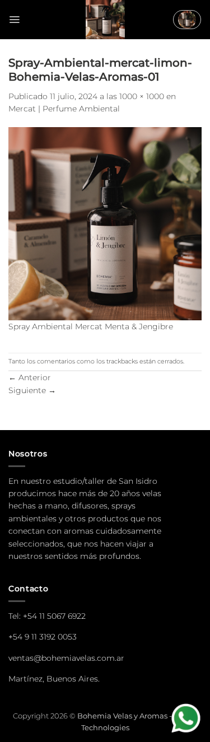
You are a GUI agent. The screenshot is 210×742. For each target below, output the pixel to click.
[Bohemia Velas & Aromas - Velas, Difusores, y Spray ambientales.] (105, 19)
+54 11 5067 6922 (54, 616)
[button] (14, 19)
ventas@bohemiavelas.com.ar (66, 658)
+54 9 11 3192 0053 (42, 637)
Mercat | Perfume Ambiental (64, 109)
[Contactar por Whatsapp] (187, 719)
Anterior (29, 377)
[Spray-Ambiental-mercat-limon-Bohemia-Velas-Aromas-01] (105, 223)
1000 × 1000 (141, 96)
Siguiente (32, 390)
